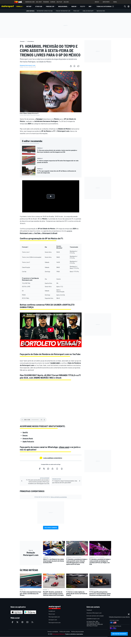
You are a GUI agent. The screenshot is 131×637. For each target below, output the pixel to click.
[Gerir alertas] (62, 468)
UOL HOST (39, 2)
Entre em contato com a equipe (95, 615)
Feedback (89, 610)
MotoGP (28, 6)
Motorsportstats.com (55, 622)
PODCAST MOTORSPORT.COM (63, 11)
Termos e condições (52, 631)
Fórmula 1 (19, 6)
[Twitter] (44, 468)
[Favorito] (74, 66)
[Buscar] (125, 6)
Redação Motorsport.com (27, 65)
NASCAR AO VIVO (101, 11)
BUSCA (97, 2)
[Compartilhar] (71, 66)
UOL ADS (66, 2)
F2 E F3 (82, 6)
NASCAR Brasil (63, 6)
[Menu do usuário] (128, 6)
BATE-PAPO (106, 2)
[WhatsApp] (48, 468)
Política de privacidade (77, 631)
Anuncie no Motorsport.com (94, 613)
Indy (90, 6)
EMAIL (115, 2)
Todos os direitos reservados (74, 634)
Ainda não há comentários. (50, 497)
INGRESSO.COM (29, 2)
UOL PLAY (59, 2)
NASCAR (73, 6)
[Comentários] (79, 66)
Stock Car (38, 6)
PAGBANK (46, 2)
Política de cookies (65, 631)
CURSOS (52, 2)
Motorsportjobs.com (54, 617)
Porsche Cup (50, 6)
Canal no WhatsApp (88, 11)
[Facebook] (39, 468)
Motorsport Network (58, 634)
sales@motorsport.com (93, 618)
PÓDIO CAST (76, 11)
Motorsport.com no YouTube (45, 11)
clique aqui (64, 447)
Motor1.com (52, 614)
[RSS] (32, 622)
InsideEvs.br (52, 611)
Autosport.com (53, 619)
